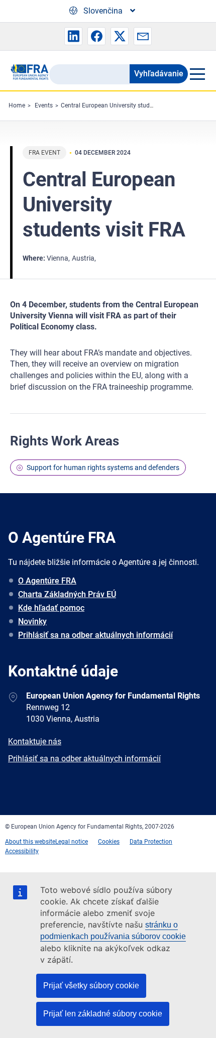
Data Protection (151, 841)
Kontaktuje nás (34, 741)
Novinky (32, 621)
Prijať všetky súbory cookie (91, 985)
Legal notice (71, 841)
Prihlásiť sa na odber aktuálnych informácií (95, 635)
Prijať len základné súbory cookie (102, 1013)
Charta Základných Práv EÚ (67, 594)
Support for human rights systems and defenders (103, 468)
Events (44, 105)
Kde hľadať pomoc (51, 608)
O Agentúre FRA (47, 581)
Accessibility (22, 851)
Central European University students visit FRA (123, 105)
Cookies (109, 841)
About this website (30, 841)
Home (17, 105)
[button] (73, 36)
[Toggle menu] (197, 73)
